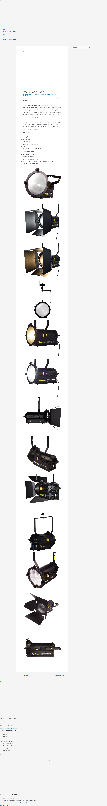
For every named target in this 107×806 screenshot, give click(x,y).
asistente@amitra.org (26, 802)
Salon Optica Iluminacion (48, 94)
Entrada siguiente (59, 675)
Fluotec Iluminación (30, 94)
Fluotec (24, 94)
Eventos (4, 29)
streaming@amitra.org (16, 802)
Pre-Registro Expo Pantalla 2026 (10, 31)
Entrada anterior (25, 675)
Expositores (5, 27)
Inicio (4, 26)
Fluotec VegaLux (39, 94)
